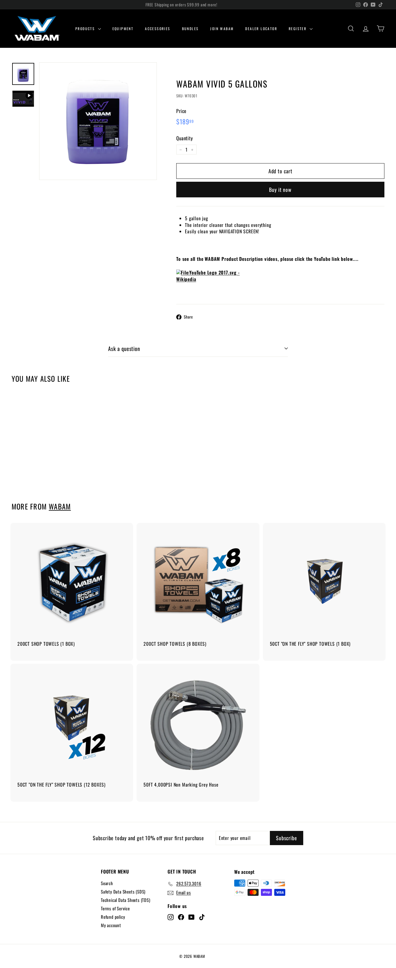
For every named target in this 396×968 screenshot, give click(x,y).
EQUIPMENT (123, 28)
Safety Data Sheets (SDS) (123, 891)
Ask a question (124, 348)
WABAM (60, 506)
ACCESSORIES (157, 28)
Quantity (184, 138)
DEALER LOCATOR (261, 28)
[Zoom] (98, 121)
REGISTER (298, 28)
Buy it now (280, 189)
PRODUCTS (86, 28)
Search (107, 883)
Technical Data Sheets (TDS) (125, 900)
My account (111, 925)
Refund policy (113, 917)
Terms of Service (115, 908)
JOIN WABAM (222, 28)
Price (181, 111)
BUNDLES (190, 28)
